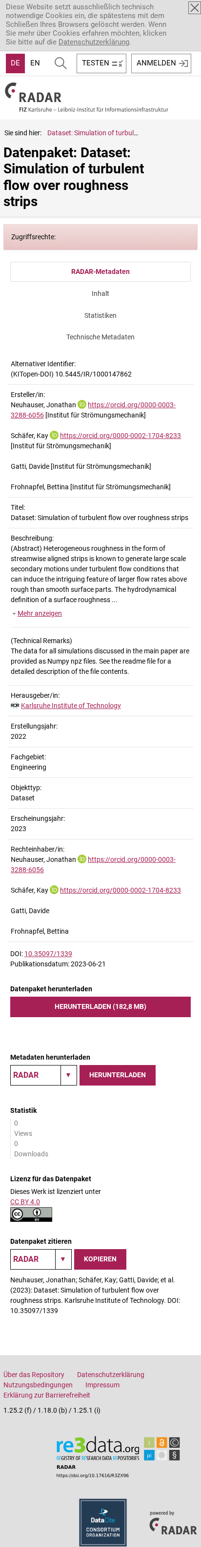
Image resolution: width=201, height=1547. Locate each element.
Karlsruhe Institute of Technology (71, 706)
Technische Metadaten (100, 337)
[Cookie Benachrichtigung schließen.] (194, 7)
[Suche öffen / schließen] (61, 63)
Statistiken (100, 315)
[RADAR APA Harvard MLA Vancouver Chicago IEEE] (41, 1259)
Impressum (102, 1385)
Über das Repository (33, 1375)
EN (35, 63)
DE (15, 63)
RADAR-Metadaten (100, 271)
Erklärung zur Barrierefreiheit (46, 1395)
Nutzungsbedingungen (38, 1385)
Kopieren (100, 1259)
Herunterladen (117, 1075)
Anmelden (156, 63)
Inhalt (100, 293)
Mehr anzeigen (40, 613)
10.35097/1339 (48, 954)
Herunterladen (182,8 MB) (100, 1006)
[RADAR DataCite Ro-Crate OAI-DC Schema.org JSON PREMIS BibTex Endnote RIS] (43, 1075)
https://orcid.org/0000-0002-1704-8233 (120, 435)
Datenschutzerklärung (94, 42)
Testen (95, 63)
